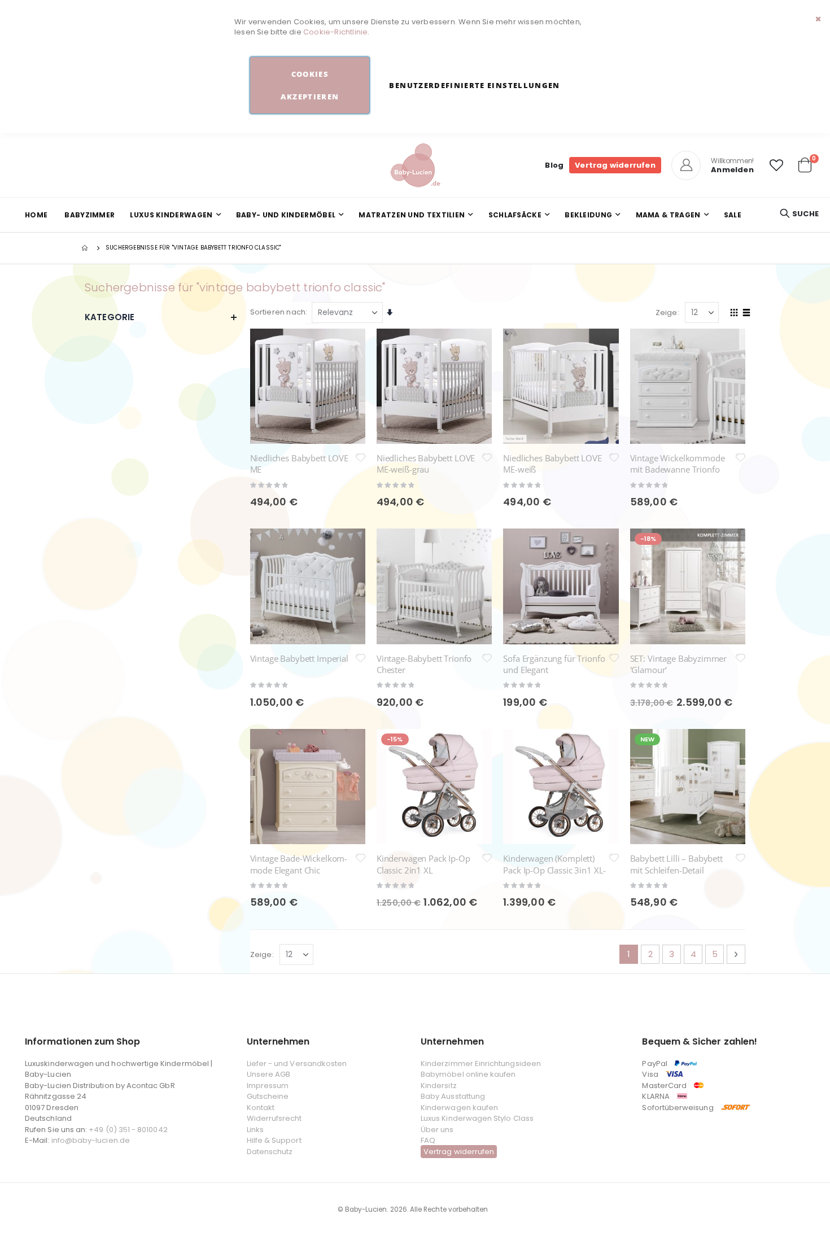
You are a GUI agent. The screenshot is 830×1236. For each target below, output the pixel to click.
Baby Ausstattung (453, 1096)
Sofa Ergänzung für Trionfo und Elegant (554, 664)
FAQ (428, 1140)
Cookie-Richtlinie (335, 32)
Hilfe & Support (274, 1140)
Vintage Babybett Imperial (299, 658)
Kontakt (260, 1107)
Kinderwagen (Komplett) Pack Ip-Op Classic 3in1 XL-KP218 (554, 870)
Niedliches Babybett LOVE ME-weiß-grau (426, 463)
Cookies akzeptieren (310, 85)
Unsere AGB (269, 1074)
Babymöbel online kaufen (468, 1074)
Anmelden (732, 169)
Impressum (268, 1085)
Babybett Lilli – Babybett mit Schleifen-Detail (676, 864)
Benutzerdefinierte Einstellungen (474, 85)
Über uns (437, 1129)
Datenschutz (270, 1151)
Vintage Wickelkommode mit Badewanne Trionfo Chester (677, 469)
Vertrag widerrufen (615, 165)
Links (255, 1129)
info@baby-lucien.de (90, 1140)
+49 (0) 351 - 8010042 (128, 1129)
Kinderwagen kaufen (459, 1107)
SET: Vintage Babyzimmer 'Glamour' (678, 664)
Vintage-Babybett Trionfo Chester (424, 664)
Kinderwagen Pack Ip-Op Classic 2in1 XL (423, 864)
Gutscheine (268, 1096)
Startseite (86, 248)
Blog (554, 165)
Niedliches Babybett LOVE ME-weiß (552, 463)
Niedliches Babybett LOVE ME (299, 463)
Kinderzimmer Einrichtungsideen (481, 1063)
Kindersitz (439, 1085)
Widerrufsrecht (274, 1118)
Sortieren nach (278, 312)
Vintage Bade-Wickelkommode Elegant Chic (299, 864)
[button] (776, 165)
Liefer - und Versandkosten (297, 1063)
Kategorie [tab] (109, 317)
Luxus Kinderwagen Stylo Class (477, 1118)
